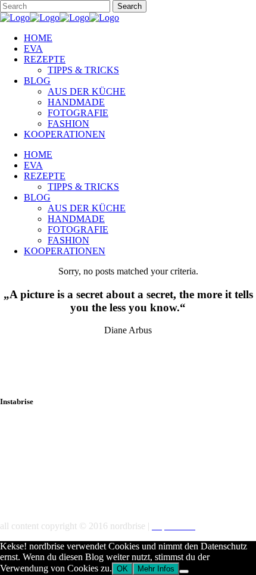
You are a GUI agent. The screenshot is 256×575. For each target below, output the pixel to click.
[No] (184, 571)
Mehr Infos (156, 568)
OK (122, 568)
